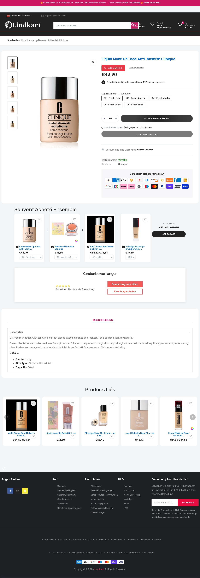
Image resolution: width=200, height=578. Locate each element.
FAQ (126, 508)
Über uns (61, 486)
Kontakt (128, 486)
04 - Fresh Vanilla (161, 98)
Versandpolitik (97, 499)
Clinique (122, 164)
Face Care (76, 540)
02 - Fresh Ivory (112, 98)
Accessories (117, 540)
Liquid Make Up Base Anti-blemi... (29, 247)
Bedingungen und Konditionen (138, 127)
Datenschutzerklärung (83, 553)
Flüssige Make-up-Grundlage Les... (100, 434)
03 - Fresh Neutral (135, 98)
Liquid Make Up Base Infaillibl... (178, 434)
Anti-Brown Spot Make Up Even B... (101, 247)
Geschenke (145, 540)
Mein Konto (129, 490)
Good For (131, 540)
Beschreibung (103, 320)
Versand (111, 553)
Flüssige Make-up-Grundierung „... (135, 247)
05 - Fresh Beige (112, 105)
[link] (194, 556)
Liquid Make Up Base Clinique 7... (61, 434)
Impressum (149, 553)
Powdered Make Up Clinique (64, 247)
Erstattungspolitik (99, 503)
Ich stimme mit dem (128, 127)
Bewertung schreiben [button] (125, 284)
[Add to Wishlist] (39, 219)
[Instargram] (17, 491)
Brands (157, 540)
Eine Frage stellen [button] (125, 291)
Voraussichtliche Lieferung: (121, 149)
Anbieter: (106, 164)
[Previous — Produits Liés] (7, 417)
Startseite (12, 40)
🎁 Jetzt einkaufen (150, 3)
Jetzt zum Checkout (147, 134)
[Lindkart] (22, 25)
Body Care (62, 540)
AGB (100, 553)
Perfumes (49, 540)
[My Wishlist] (4, 469)
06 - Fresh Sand (135, 105)
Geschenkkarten (65, 499)
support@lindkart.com (55, 15)
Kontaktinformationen (129, 553)
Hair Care (89, 540)
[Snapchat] (25, 491)
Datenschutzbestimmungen (104, 495)
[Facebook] (10, 491)
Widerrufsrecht (59, 553)
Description (17, 332)
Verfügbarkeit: (109, 160)
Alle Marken (62, 503)
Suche (127, 503)
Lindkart (99, 569)
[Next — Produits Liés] (193, 417)
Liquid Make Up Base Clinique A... (139, 434)
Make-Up (102, 540)
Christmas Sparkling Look (69, 508)
